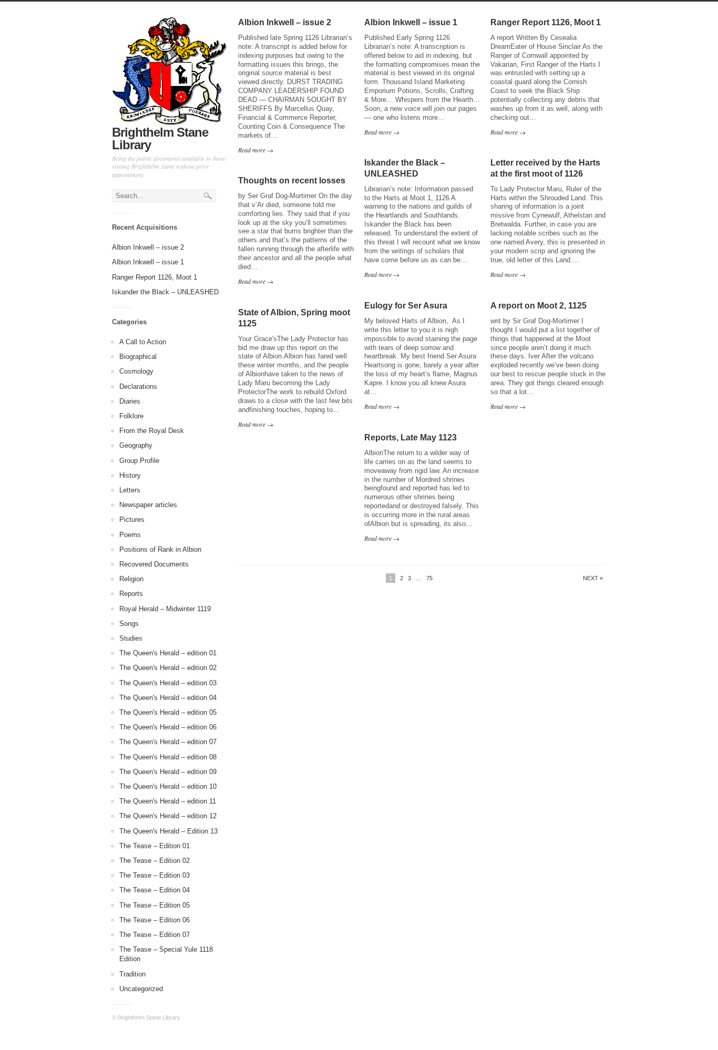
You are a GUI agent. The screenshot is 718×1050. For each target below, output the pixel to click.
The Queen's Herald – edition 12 (168, 816)
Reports (131, 594)
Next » (593, 578)
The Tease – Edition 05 (154, 905)
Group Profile (139, 461)
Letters (129, 490)
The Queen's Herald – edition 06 (168, 727)
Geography (135, 445)
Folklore (131, 416)
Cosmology (136, 371)
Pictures (132, 519)
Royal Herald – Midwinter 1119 (165, 609)
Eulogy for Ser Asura (405, 305)
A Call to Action (142, 342)
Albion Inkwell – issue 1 (148, 262)
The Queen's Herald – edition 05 (168, 712)
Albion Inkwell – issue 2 (148, 247)
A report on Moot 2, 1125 (538, 305)
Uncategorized (141, 989)
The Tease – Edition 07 (154, 935)
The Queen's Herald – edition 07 (168, 742)
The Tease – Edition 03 (154, 875)
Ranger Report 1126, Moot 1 (154, 277)
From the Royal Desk (151, 431)
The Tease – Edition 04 (154, 890)
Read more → (255, 150)
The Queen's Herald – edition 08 (168, 757)
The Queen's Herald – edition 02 (168, 668)
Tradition (132, 974)
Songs (129, 623)
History (130, 475)
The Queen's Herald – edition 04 (168, 698)
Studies (130, 638)
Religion (131, 579)
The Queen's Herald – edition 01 (168, 653)
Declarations (138, 386)
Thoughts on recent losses (291, 180)
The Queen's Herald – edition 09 (168, 772)
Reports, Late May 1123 (410, 437)
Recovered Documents (154, 564)
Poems (130, 535)
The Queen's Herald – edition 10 (168, 786)
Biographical (138, 357)
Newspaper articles (148, 505)
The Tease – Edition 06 (154, 920)
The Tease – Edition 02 (154, 860)
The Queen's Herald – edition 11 (167, 801)
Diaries (129, 401)
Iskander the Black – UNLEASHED (165, 292)
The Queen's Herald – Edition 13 (168, 831)
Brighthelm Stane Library (160, 138)
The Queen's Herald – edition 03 (168, 683)
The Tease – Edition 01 (154, 846)
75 (429, 578)
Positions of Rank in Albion (160, 549)
